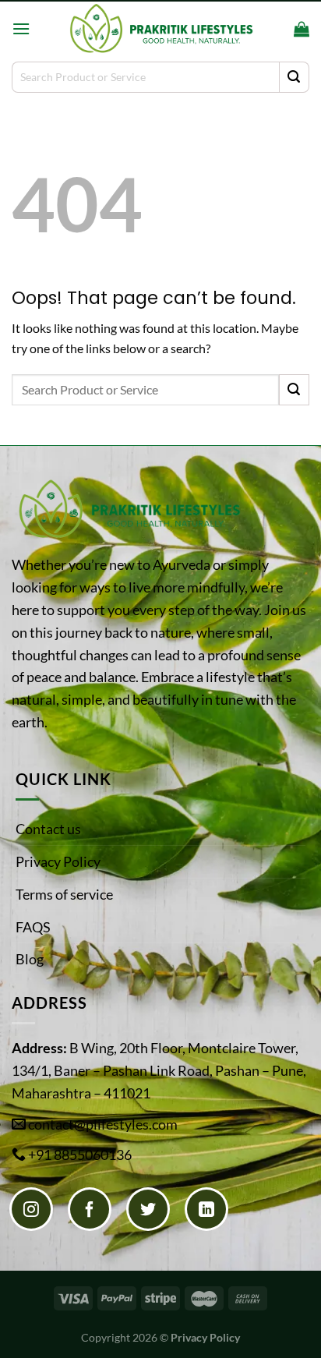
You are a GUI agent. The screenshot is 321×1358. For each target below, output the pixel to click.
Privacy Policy (58, 861)
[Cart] (301, 29)
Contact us (48, 828)
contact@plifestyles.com (103, 1124)
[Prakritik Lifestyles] (160, 28)
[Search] (277, 29)
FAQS (33, 926)
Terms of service (64, 894)
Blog (30, 958)
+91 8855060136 (80, 1154)
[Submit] (294, 77)
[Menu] (21, 28)
